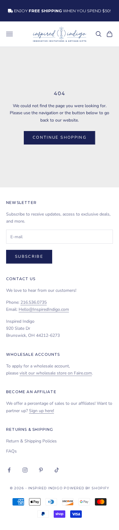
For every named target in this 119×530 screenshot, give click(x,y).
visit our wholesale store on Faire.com (56, 373)
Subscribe (29, 256)
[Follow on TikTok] (57, 470)
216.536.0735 (33, 302)
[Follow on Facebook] (9, 470)
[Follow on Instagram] (25, 470)
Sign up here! (41, 411)
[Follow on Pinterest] (41, 470)
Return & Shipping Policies (31, 441)
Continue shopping (59, 137)
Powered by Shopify (86, 488)
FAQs (11, 451)
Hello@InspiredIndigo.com (44, 309)
